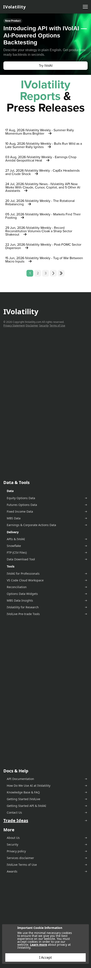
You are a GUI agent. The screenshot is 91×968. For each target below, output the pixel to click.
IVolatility (14, 6)
